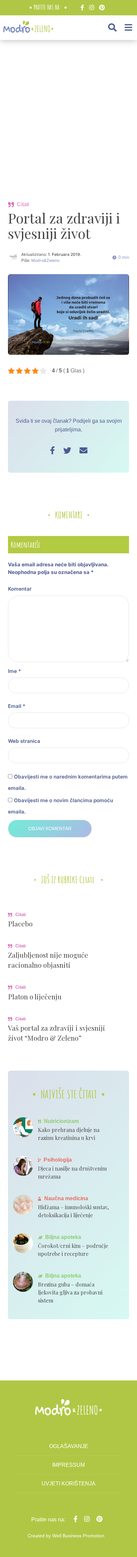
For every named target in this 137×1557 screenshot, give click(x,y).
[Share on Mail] (83, 450)
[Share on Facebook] (52, 450)
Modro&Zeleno (45, 260)
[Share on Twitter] (67, 450)
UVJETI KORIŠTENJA (68, 1483)
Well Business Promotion (78, 1535)
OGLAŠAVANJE (68, 1446)
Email (16, 706)
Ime (14, 671)
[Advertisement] (68, 118)
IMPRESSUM (68, 1465)
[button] (112, 27)
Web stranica (24, 741)
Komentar (20, 589)
